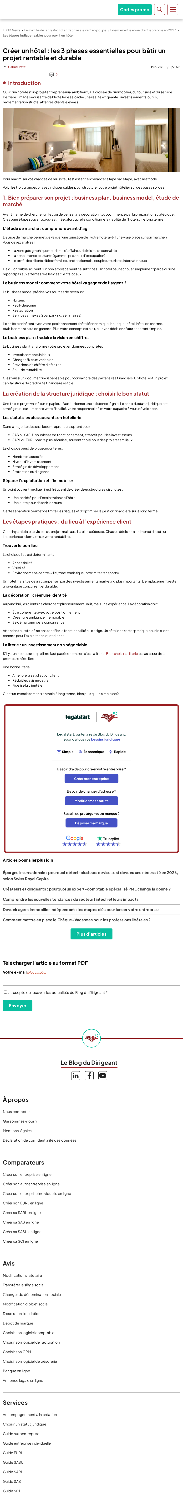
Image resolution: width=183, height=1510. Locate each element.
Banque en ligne (16, 1370)
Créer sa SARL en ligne (22, 1212)
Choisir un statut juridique (24, 1424)
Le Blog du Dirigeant (14, 9)
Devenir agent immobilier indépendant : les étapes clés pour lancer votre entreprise (81, 909)
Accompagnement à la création (30, 1414)
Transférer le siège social (23, 1284)
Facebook (89, 1075)
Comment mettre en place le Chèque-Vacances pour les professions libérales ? (77, 919)
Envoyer (17, 1005)
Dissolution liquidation (22, 1313)
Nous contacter (16, 1111)
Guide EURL (13, 1452)
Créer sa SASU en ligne (22, 1231)
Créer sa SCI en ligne (20, 1241)
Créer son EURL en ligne (23, 1203)
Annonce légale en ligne (23, 1380)
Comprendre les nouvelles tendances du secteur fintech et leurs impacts (70, 899)
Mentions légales (17, 1130)
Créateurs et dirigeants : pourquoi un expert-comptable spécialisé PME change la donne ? (87, 888)
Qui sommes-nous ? (20, 1121)
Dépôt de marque (18, 1323)
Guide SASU (13, 1462)
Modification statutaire (22, 1275)
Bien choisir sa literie (122, 653)
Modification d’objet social (25, 1304)
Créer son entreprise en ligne (27, 1174)
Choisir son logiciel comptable (28, 1332)
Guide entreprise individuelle (27, 1443)
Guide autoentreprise (21, 1433)
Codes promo (134, 9)
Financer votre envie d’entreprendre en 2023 (143, 30)
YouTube (102, 1075)
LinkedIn (75, 1075)
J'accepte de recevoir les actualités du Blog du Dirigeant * (57, 992)
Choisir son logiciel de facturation (31, 1342)
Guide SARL (13, 1471)
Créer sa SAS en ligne (21, 1222)
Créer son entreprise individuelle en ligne (37, 1193)
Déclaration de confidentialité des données (39, 1140)
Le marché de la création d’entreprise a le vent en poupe (65, 30)
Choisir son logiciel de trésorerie (30, 1361)
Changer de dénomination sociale (32, 1294)
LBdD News (11, 30)
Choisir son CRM (17, 1351)
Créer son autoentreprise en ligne (31, 1184)
